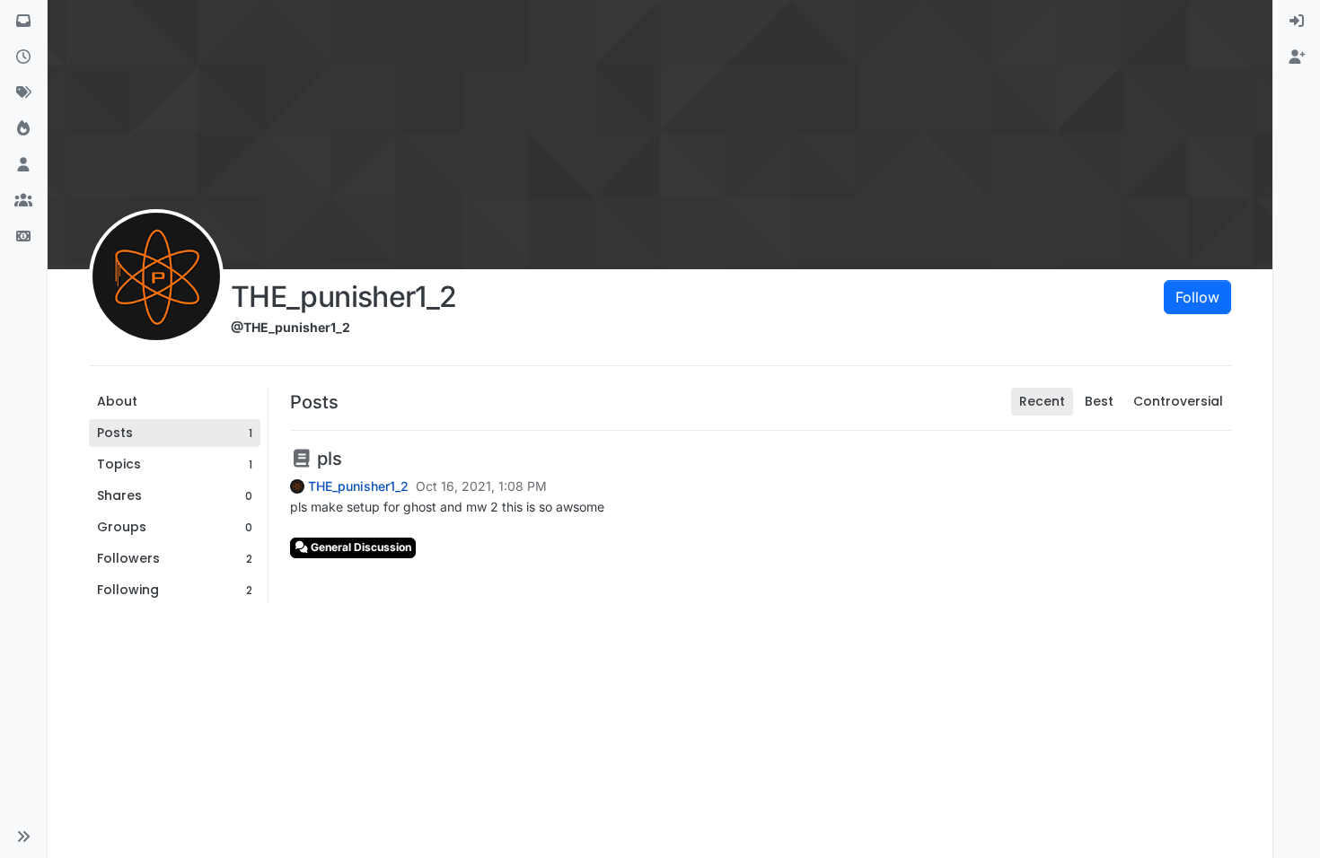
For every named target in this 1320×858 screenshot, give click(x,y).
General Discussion (359, 547)
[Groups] (23, 201)
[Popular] (23, 129)
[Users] (23, 165)
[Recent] (23, 57)
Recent (1042, 401)
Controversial (1178, 401)
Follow (1197, 297)
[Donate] (23, 237)
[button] (23, 836)
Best (1099, 401)
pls (327, 458)
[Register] (1296, 57)
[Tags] (23, 93)
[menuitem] (1296, 21)
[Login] (1296, 21)
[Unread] (23, 21)
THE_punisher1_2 (358, 486)
